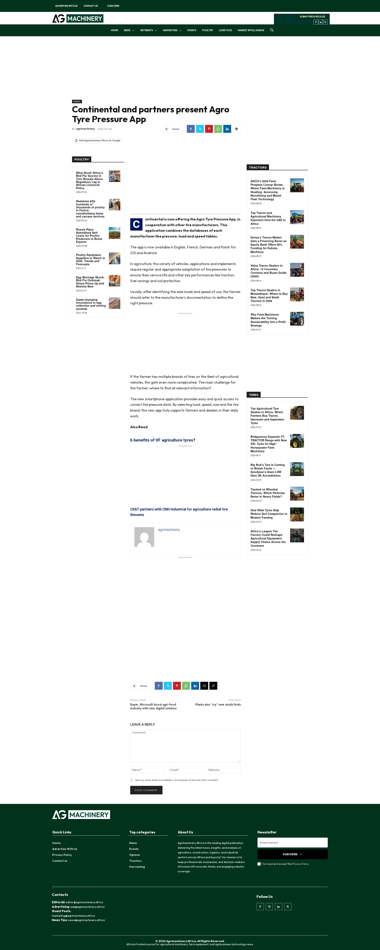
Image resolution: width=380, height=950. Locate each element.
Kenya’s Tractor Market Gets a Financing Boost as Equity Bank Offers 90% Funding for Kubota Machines (269, 244)
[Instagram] (269, 906)
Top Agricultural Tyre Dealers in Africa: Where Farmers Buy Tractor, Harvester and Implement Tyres (267, 415)
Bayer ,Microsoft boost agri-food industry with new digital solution (153, 706)
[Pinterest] (209, 129)
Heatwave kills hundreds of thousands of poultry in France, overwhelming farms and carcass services (90, 208)
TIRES (253, 395)
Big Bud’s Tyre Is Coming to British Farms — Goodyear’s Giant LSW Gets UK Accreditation (268, 470)
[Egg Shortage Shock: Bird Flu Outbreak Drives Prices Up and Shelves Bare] (114, 280)
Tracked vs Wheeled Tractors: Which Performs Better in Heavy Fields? (268, 492)
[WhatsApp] (218, 129)
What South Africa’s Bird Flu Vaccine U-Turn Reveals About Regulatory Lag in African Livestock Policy (89, 180)
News (77, 101)
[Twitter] (325, 22)
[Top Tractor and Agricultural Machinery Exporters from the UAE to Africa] (297, 217)
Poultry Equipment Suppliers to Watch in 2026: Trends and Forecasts (90, 259)
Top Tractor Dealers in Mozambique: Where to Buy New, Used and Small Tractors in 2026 (269, 295)
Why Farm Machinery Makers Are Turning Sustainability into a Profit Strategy (268, 319)
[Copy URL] (213, 686)
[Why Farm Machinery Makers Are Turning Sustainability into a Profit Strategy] (297, 319)
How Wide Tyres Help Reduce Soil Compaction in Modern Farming (269, 513)
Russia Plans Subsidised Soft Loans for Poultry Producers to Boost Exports (89, 235)
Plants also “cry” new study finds (218, 704)
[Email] (204, 686)
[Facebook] (316, 22)
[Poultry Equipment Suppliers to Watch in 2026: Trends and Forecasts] (114, 258)
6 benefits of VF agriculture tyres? (162, 440)
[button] (272, 30)
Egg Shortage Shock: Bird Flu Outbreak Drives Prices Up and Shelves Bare (90, 281)
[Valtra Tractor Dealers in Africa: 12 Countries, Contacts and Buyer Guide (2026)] (297, 270)
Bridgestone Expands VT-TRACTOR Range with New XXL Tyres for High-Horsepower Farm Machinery (269, 444)
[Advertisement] (156, 72)
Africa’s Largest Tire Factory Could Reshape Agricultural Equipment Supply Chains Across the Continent (268, 538)
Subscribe (290, 854)
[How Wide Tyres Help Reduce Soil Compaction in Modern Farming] (297, 514)
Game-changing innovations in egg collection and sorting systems (91, 304)
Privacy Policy (300, 863)
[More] (236, 129)
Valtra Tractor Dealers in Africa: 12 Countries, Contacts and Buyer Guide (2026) (268, 270)
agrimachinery (85, 128)
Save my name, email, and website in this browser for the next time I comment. (176, 780)
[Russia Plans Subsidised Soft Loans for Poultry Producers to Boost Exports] (114, 233)
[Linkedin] (320, 22)
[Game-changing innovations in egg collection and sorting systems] (114, 303)
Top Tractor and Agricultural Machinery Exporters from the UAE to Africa (268, 218)
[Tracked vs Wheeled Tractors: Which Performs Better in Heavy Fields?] (297, 494)
